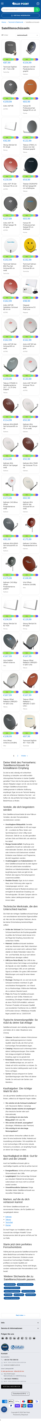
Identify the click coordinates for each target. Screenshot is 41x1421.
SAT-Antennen (19, 1294)
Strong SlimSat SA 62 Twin (10, 625)
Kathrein (25, 74)
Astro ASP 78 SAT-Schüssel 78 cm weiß (30, 385)
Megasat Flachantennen (12, 1298)
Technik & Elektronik (15, 22)
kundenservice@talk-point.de (12, 1365)
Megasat (25, 312)
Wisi (24, 588)
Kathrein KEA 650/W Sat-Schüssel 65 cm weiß (28, 505)
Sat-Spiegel (8, 1294)
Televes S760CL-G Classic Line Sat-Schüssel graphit (30, 147)
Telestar (25, 191)
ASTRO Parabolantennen (25, 1284)
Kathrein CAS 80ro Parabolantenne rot (30, 544)
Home (4, 22)
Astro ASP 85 (8, 106)
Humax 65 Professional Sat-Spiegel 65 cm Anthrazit (29, 226)
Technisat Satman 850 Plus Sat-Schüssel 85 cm (29, 266)
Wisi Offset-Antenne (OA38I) (29, 583)
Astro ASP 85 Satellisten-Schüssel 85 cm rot (10, 307)
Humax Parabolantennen (12, 1288)
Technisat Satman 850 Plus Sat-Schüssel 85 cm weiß (9, 267)
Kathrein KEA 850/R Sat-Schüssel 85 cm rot (10, 426)
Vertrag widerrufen (11, 1386)
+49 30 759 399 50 (11, 1360)
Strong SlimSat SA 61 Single (10, 146)
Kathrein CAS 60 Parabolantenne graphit (29, 69)
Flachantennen (30, 1294)
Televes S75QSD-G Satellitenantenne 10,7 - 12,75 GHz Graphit (10, 386)
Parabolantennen (10, 1284)
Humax (25, 113)
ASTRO (5, 109)
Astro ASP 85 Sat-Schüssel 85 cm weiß (10, 346)
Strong (5, 150)
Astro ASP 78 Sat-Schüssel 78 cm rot (10, 185)
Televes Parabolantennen (12, 1291)
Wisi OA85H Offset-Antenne (9, 661)
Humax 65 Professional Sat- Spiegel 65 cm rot (29, 108)
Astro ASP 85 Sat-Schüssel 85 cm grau (30, 346)
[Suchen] (37, 9)
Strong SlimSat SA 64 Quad (29, 625)
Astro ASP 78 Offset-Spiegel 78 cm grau (9, 225)
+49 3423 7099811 (11, 1379)
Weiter (23, 756)
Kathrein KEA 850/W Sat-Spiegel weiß (10, 465)
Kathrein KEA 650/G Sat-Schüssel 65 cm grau (10, 545)
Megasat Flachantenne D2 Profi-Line (29, 307)
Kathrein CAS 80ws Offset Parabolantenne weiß (10, 505)
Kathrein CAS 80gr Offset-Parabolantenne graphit (10, 585)
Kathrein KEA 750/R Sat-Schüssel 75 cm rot (30, 465)
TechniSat (6, 72)
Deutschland (19, 1394)
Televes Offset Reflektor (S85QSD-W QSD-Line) (10, 701)
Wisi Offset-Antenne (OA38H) (10, 742)
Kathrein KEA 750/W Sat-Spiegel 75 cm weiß (30, 426)
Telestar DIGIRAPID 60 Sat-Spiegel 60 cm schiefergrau (30, 186)
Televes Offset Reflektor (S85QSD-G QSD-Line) (30, 662)
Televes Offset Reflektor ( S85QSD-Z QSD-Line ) (29, 702)
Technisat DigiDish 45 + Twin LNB (10, 68)
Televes (25, 152)
